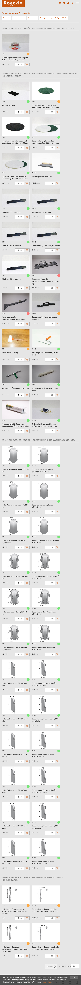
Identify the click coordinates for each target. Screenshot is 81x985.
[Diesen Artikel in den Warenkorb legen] (26, 64)
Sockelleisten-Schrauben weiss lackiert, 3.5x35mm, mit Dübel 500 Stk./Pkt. (14, 912)
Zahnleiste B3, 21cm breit (11, 279)
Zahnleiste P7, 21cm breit (11, 212)
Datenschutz (47, 982)
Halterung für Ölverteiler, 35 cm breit (15, 388)
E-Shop (5, 28)
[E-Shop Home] (13, 3)
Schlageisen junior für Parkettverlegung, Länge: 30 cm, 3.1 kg (45, 282)
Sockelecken (69, 440)
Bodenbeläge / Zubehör (19, 28)
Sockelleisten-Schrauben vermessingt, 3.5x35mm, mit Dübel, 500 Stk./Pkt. (15, 949)
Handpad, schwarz (8, 105)
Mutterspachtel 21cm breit (42, 177)
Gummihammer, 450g (10, 353)
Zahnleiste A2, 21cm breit (11, 246)
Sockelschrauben (10, 880)
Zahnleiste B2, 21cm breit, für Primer (46, 246)
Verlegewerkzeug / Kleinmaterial (47, 28)
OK (74, 977)
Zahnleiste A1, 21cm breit (41, 212)
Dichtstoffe (68, 28)
